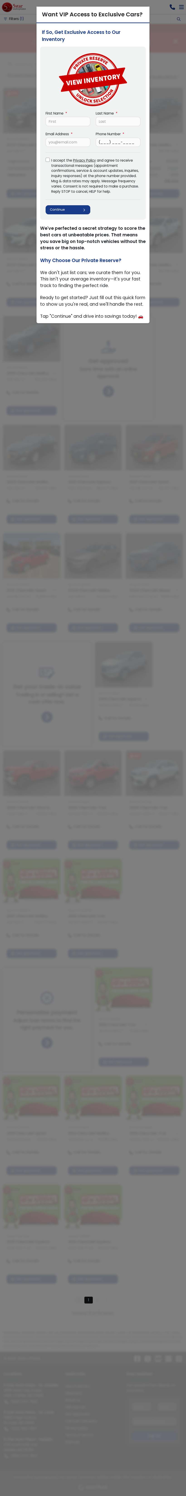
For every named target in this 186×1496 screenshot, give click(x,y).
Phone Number (110, 134)
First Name (56, 113)
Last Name (106, 113)
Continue (57, 209)
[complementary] (172, 1482)
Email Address (59, 134)
